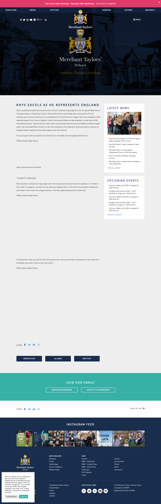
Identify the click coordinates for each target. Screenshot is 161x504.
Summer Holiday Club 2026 (119, 185)
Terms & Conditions (55, 467)
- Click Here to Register (105, 4)
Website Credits (54, 470)
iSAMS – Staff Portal (88, 461)
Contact (117, 459)
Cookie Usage (53, 464)
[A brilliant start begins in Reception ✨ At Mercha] (121, 439)
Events (116, 467)
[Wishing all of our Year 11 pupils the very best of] (105, 439)
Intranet (84, 459)
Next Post (87, 358)
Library (84, 475)
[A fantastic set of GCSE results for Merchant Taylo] (88, 439)
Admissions (106, 10)
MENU (138, 20)
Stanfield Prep (10, 10)
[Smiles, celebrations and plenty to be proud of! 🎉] (56, 439)
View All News (113, 168)
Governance (118, 470)
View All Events (114, 215)
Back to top (136, 409)
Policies (116, 464)
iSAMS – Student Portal (89, 464)
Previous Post (29, 358)
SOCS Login (85, 470)
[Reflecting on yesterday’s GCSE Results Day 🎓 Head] (40, 439)
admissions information (62, 390)
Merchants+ (150, 10)
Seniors (33, 10)
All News (58, 358)
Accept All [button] (23, 496)
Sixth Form (54, 10)
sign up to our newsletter (98, 390)
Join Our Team (119, 461)
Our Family (128, 10)
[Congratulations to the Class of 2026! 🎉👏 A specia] (72, 439)
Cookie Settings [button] (11, 496)
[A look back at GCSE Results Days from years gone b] (137, 439)
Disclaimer (52, 459)
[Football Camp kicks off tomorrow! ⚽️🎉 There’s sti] (24, 439)
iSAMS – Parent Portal (89, 467)
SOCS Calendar (87, 472)
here (86, 136)
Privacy (51, 461)
